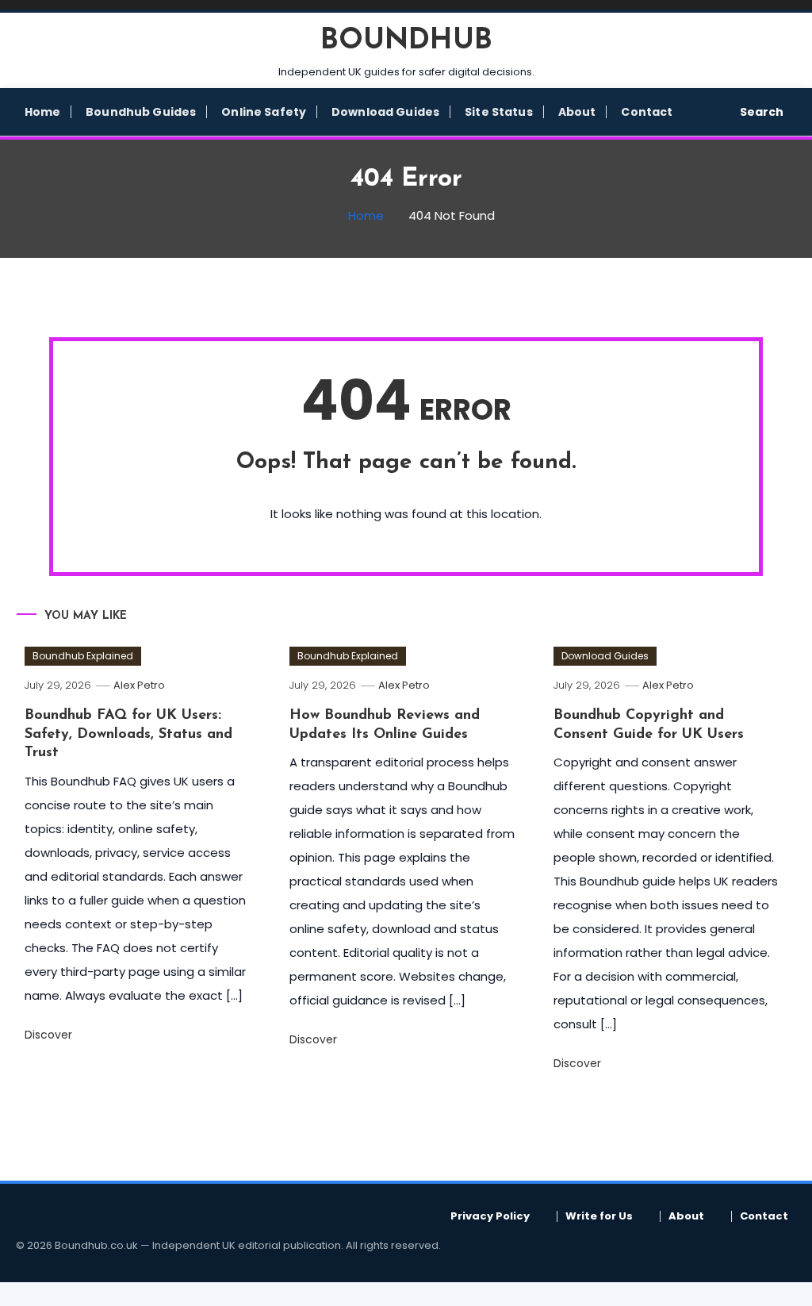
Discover (50, 1035)
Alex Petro (139, 685)
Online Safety (263, 112)
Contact (646, 112)
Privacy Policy (490, 1216)
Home (43, 112)
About (577, 112)
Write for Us (599, 1216)
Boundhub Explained (83, 656)
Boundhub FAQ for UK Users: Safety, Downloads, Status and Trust (128, 734)
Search (761, 112)
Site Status (499, 112)
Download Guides (385, 112)
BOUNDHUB (406, 41)
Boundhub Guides (141, 112)
